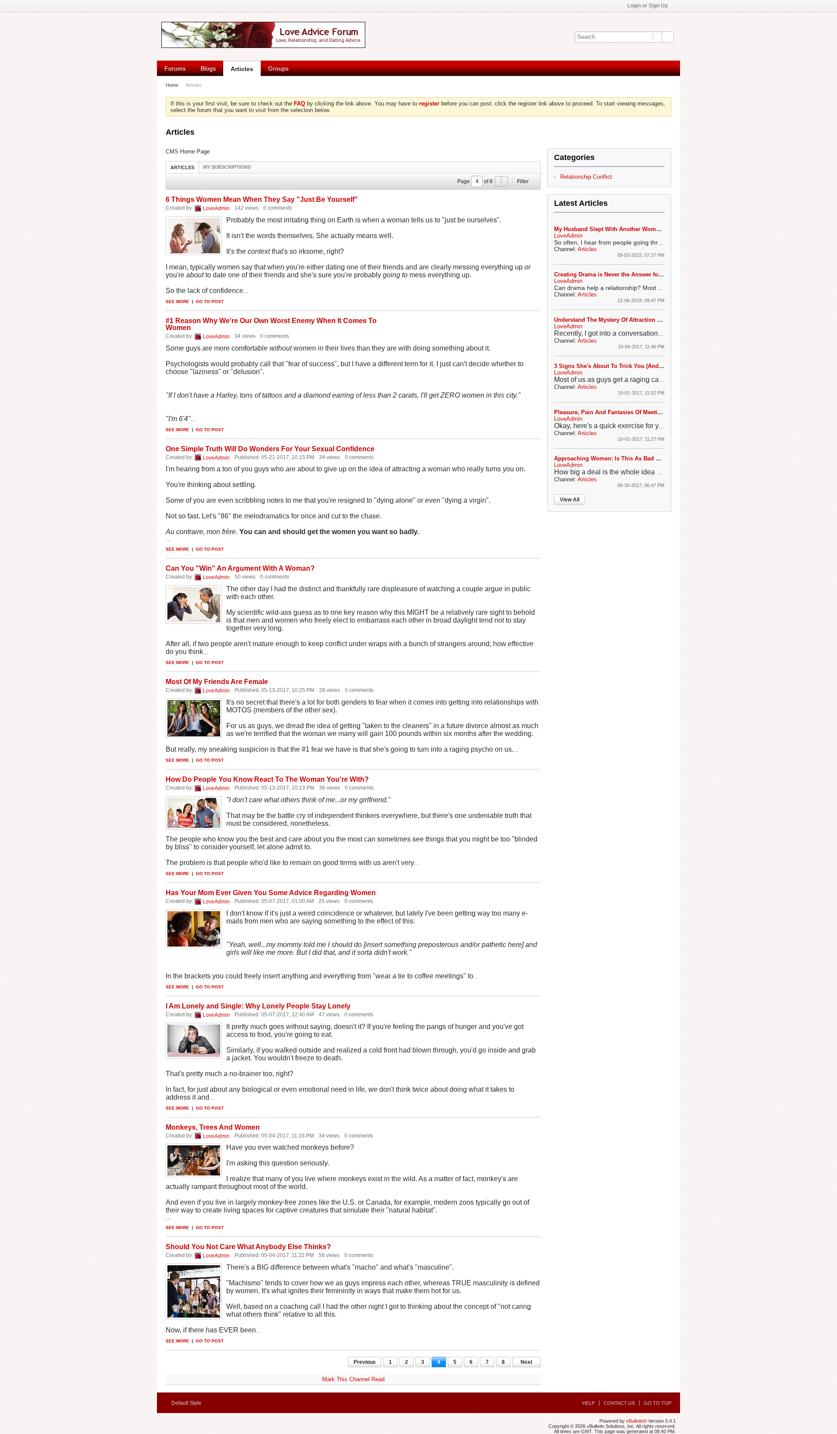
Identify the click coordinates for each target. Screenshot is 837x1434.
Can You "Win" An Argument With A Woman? (240, 568)
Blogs (208, 68)
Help (588, 1403)
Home (172, 85)
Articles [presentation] (182, 167)
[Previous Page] (498, 181)
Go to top (657, 1403)
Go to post (210, 301)
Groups (278, 68)
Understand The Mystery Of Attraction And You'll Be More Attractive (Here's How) (662, 320)
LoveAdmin (216, 208)
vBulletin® (636, 1421)
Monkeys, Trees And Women (213, 1127)
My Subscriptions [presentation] (227, 167)
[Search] (668, 37)
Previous (365, 1362)
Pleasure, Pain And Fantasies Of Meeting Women (620, 412)
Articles (242, 68)
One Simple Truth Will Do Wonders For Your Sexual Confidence (270, 449)
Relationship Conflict (586, 177)
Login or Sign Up (648, 6)
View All (569, 500)
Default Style (187, 1403)
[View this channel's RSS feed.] (220, 132)
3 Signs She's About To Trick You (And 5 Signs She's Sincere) (637, 366)
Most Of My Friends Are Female (217, 681)
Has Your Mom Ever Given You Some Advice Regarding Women (271, 892)
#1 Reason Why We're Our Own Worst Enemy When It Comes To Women (271, 324)
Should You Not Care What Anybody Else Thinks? (248, 1246)
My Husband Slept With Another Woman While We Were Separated (644, 229)
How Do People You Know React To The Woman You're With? (267, 779)
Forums (175, 68)
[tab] (182, 167)
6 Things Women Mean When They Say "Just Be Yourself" (262, 199)
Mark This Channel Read (353, 1379)
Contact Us (619, 1403)
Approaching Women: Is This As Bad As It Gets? (619, 458)
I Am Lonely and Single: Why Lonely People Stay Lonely (258, 1006)
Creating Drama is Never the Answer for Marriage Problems (634, 274)
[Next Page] (504, 181)
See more (177, 301)
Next (526, 1362)
